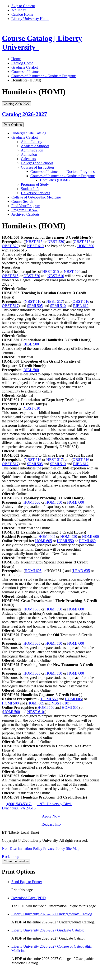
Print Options (13, 125)
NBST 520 (55, 242)
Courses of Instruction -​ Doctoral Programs (62, 172)
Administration (32, 150)
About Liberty (31, 142)
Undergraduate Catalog (28, 133)
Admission (29, 154)
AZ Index (18, 10)
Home (16, 59)
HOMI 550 (53, 502)
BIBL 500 (31, 344)
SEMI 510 (58, 306)
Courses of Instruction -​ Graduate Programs (62, 176)
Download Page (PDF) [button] (28, 898)
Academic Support (35, 146)
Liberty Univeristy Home (30, 19)
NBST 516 (33, 301)
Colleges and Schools (37, 163)
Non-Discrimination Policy (22, 848)
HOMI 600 (75, 502)
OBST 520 (10, 246)
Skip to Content (23, 6)
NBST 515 (34, 242)
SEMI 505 (35, 306)
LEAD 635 (81, 571)
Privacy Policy (54, 848)
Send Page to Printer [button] (26, 882)
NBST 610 (35, 246)
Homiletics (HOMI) (55, 180)
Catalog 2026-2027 (24, 114)
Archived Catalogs (25, 214)
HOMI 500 (85, 246)
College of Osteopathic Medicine (36, 197)
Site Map (72, 848)
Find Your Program (25, 206)
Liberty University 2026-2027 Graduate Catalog (47, 930)
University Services (35, 193)
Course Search (22, 201)
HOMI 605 (46, 536)
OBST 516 (81, 301)
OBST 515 (82, 242)
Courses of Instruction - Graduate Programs (43, 76)
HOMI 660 (87, 541)
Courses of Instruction (27, 72)
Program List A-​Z (24, 210)
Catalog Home (22, 14)
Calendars (28, 159)
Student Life (30, 189)
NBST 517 (54, 301)
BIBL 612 (80, 306)
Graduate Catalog (24, 67)
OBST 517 (10, 306)
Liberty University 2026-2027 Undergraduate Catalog (51, 914)
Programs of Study (35, 184)
